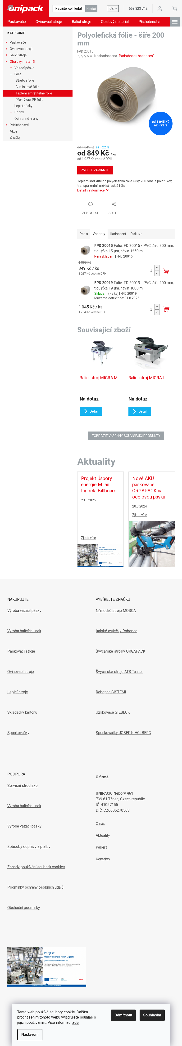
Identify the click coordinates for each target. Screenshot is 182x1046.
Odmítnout (123, 1015)
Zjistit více (88, 538)
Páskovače (18, 42)
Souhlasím (152, 1015)
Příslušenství (19, 125)
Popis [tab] (84, 234)
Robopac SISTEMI (111, 692)
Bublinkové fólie (27, 87)
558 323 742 (138, 8)
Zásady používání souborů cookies (36, 867)
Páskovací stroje (21, 651)
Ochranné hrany (26, 118)
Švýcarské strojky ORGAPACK (120, 651)
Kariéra (101, 847)
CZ (111, 8)
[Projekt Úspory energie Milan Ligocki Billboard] (100, 555)
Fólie (17, 74)
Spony (19, 112)
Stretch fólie (25, 80)
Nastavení (29, 1034)
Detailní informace (91, 190)
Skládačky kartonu (22, 712)
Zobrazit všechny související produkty (126, 436)
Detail (94, 411)
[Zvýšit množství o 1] (157, 268)
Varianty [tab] (99, 234)
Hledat (91, 9)
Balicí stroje (18, 55)
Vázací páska (24, 68)
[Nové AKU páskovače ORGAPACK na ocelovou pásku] (152, 543)
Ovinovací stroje (21, 49)
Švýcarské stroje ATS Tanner (119, 671)
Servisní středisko (22, 785)
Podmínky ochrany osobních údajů (35, 887)
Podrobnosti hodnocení (136, 56)
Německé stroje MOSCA (116, 610)
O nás (100, 823)
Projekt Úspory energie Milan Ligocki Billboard (98, 485)
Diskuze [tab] (136, 234)
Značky (15, 137)
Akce (13, 131)
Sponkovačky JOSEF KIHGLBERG (123, 732)
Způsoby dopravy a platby (28, 846)
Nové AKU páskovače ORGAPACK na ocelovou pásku (148, 488)
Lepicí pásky (23, 106)
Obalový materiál (22, 61)
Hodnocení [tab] (118, 234)
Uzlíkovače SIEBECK (113, 712)
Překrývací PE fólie (29, 100)
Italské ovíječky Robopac (116, 631)
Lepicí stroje (17, 692)
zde (75, 1022)
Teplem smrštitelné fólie (34, 93)
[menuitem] (17, 22)
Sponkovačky (18, 732)
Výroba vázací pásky (24, 610)
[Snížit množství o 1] (157, 273)
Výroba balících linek (24, 631)
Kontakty (103, 859)
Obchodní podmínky (23, 907)
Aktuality (103, 835)
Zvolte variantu (95, 170)
